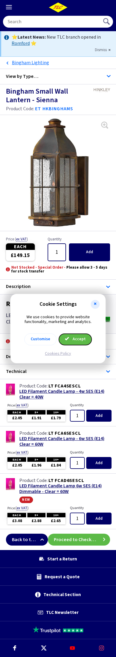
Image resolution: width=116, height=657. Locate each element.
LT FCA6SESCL (64, 433)
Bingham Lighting (30, 62)
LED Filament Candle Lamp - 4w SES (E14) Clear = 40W (61, 394)
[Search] (107, 22)
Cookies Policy (58, 354)
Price (17, 239)
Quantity (55, 239)
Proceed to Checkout (76, 539)
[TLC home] (58, 7)
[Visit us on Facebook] (14, 648)
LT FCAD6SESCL (66, 480)
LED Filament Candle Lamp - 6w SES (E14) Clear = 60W (61, 441)
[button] (95, 304)
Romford (21, 43)
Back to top (24, 539)
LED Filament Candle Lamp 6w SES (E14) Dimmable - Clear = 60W (60, 488)
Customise (40, 339)
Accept (79, 339)
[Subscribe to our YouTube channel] (72, 648)
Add (89, 252)
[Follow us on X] (43, 648)
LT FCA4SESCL (64, 386)
